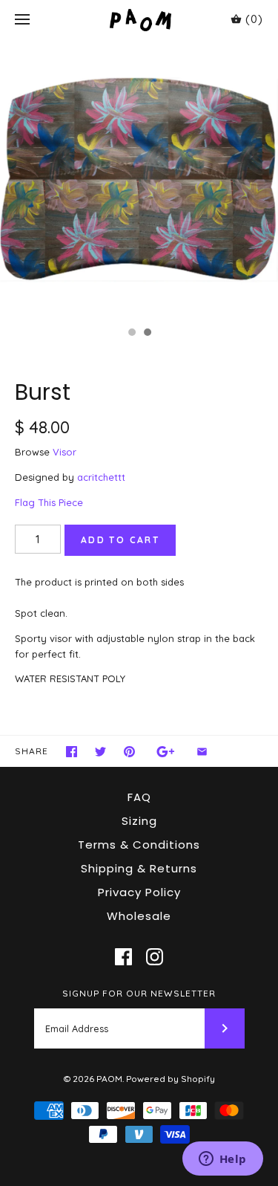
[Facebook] (123, 956)
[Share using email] (202, 751)
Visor (64, 452)
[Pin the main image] (129, 751)
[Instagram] (154, 956)
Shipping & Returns (139, 868)
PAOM (109, 1078)
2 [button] (146, 333)
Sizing (139, 821)
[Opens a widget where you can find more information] (222, 1160)
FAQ (139, 797)
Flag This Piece (49, 502)
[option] (139, 179)
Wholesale (139, 916)
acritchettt (101, 477)
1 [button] (131, 333)
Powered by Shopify (170, 1078)
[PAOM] (139, 19)
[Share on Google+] (166, 751)
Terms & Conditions (139, 844)
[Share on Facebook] (71, 751)
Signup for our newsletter (139, 993)
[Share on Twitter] (100, 751)
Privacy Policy (139, 892)
